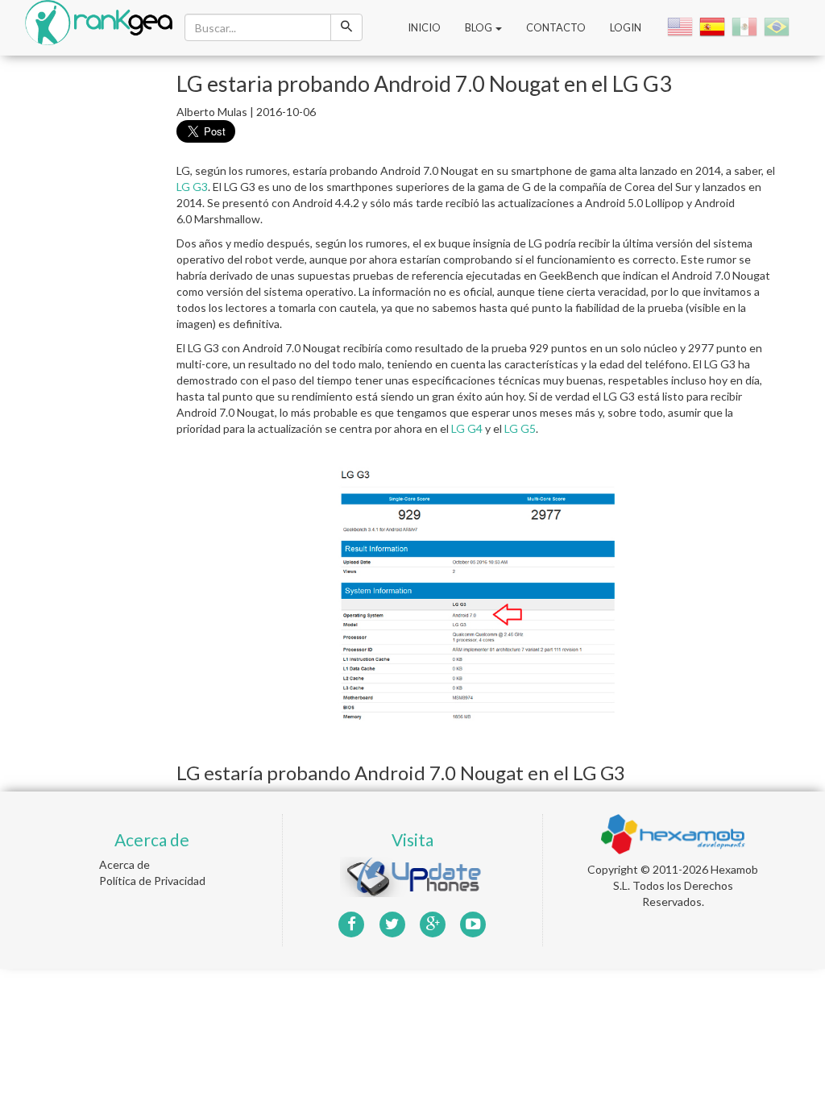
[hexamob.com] (672, 833)
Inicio (424, 27)
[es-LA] (746, 26)
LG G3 (192, 186)
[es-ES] (714, 26)
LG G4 (467, 428)
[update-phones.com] (412, 876)
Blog (479, 27)
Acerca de (124, 864)
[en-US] (681, 26)
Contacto (556, 27)
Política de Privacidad (152, 880)
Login (625, 27)
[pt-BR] (778, 26)
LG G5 (520, 428)
